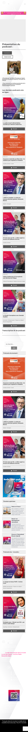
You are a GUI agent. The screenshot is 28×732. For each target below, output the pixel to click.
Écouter (14, 129)
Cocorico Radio (17, 654)
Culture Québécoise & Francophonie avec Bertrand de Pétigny (12, 277)
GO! (14, 348)
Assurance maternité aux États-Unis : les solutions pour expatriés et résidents (14, 159)
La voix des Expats (6, 654)
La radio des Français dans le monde (15, 652)
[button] (25, 4)
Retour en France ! (16, 506)
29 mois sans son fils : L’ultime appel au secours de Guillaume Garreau (13, 238)
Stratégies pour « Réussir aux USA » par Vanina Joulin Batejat (13, 623)
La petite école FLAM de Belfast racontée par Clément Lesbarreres (12, 123)
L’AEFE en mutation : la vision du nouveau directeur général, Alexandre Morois (13, 199)
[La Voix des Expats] (14, 486)
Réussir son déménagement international (15, 520)
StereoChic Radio (6, 656)
